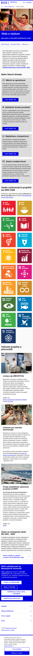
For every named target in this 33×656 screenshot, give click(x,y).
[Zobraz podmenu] (29, 606)
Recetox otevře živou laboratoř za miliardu (15, 399)
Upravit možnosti (8, 645)
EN (24, 2)
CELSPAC (10, 401)
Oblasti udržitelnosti (7, 611)
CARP (5, 525)
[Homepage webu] (9, 2)
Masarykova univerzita (11, 628)
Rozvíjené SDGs (15, 44)
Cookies (12, 630)
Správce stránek (5, 630)
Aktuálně (4, 606)
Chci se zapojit (5, 616)
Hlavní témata (5, 44)
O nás (3, 620)
